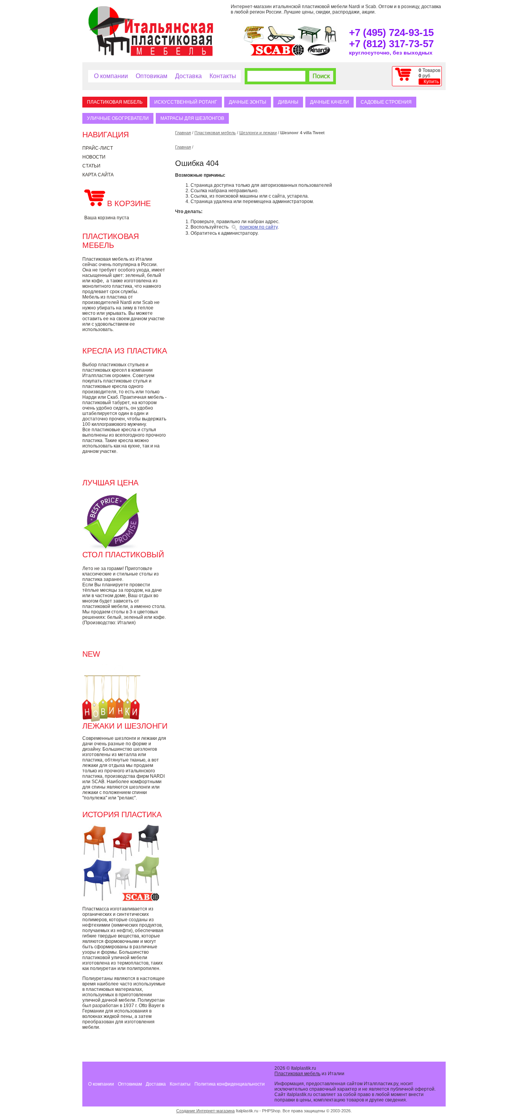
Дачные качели (329, 102)
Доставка (188, 76)
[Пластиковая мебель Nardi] (319, 54)
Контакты (222, 76)
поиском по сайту (259, 227)
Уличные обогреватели (118, 118)
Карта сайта (98, 175)
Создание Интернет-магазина (205, 1110)
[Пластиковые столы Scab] (309, 41)
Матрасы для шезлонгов (192, 118)
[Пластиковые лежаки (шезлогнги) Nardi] (281, 41)
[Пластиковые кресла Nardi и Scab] (330, 41)
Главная (183, 132)
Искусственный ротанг (185, 102)
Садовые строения (386, 102)
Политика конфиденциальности (229, 1084)
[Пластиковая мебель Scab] (277, 54)
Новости (94, 157)
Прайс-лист (97, 148)
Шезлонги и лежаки (258, 132)
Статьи (91, 166)
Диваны (288, 102)
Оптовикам (151, 76)
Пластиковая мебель (115, 102)
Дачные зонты (247, 102)
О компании (111, 76)
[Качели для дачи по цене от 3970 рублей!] (254, 41)
